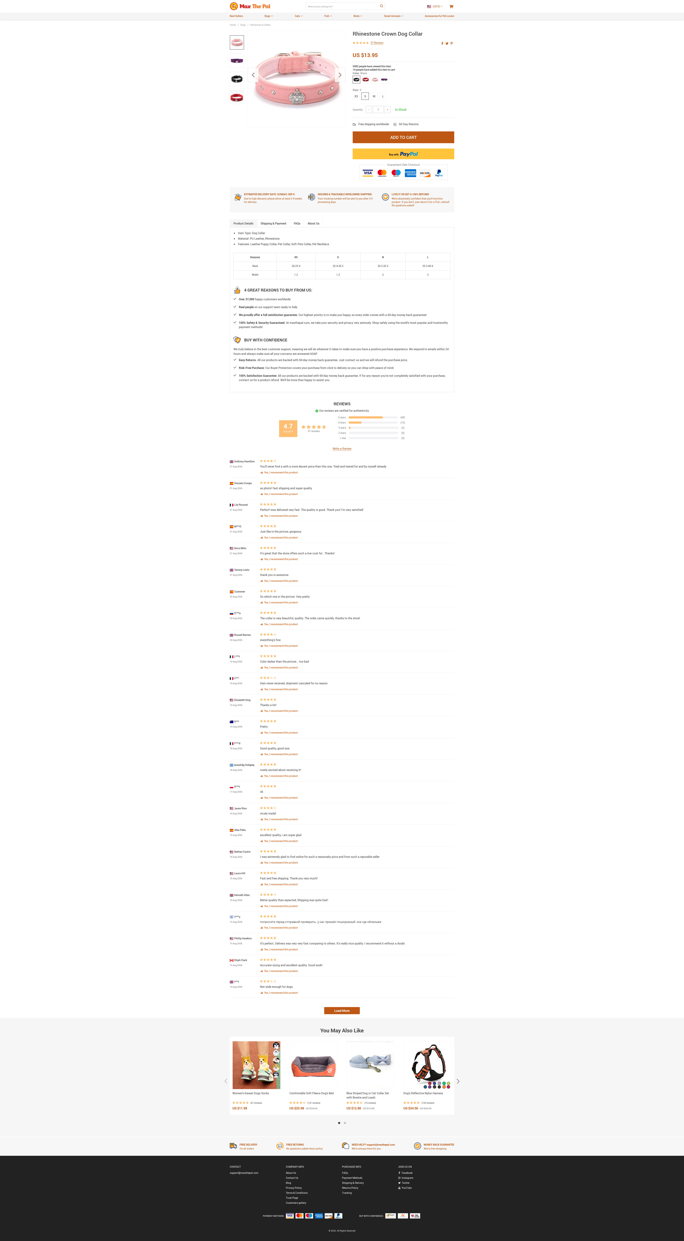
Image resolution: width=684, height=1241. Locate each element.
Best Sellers (236, 16)
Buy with (394, 154)
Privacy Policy (294, 1187)
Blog (288, 1182)
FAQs (345, 1172)
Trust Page (292, 1197)
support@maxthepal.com (244, 1172)
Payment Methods (352, 1177)
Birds (356, 16)
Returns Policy (350, 1187)
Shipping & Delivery (353, 1182)
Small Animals (392, 16)
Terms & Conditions (297, 1192)
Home (233, 24)
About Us (291, 1172)
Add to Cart (403, 137)
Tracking (347, 1192)
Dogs (267, 16)
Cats (297, 16)
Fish (326, 16)
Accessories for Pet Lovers (439, 16)
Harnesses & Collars (260, 24)
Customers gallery (296, 1202)
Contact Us (292, 1177)
